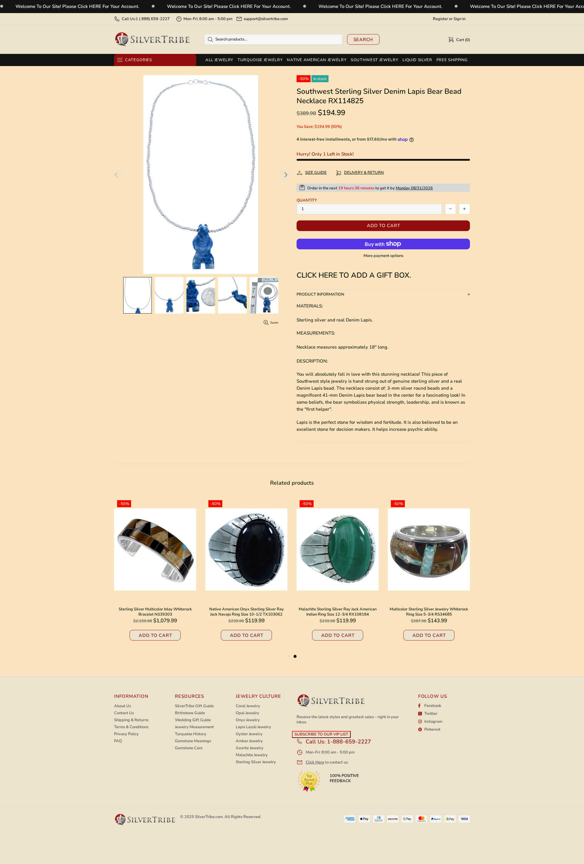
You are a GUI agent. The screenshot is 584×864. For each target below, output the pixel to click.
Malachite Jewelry (252, 755)
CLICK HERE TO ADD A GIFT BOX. (354, 275)
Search (363, 40)
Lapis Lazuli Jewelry (253, 727)
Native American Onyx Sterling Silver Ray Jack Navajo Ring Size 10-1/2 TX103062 (246, 612)
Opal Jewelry (247, 713)
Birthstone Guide (190, 713)
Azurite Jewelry (249, 748)
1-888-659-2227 (349, 741)
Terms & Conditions (131, 727)
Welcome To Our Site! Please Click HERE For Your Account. (77, 6)
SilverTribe (152, 39)
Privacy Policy (126, 734)
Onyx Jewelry (248, 720)
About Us (122, 706)
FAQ (118, 741)
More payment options (383, 255)
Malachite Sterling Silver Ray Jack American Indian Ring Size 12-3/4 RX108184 (338, 612)
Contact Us (124, 713)
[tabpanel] (337, 575)
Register (440, 19)
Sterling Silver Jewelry (256, 762)
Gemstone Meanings (193, 741)
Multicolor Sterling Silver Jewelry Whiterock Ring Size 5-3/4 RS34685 (429, 612)
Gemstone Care (189, 748)
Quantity (307, 200)
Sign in (459, 19)
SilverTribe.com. (209, 816)
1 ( (153, 19)
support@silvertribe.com (266, 19)
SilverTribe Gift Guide (194, 706)
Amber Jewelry (249, 741)
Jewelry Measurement (194, 727)
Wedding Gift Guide (193, 720)
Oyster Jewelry (249, 734)
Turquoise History (190, 734)
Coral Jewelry (248, 706)
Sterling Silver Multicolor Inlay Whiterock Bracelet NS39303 (155, 612)
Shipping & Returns (131, 720)
